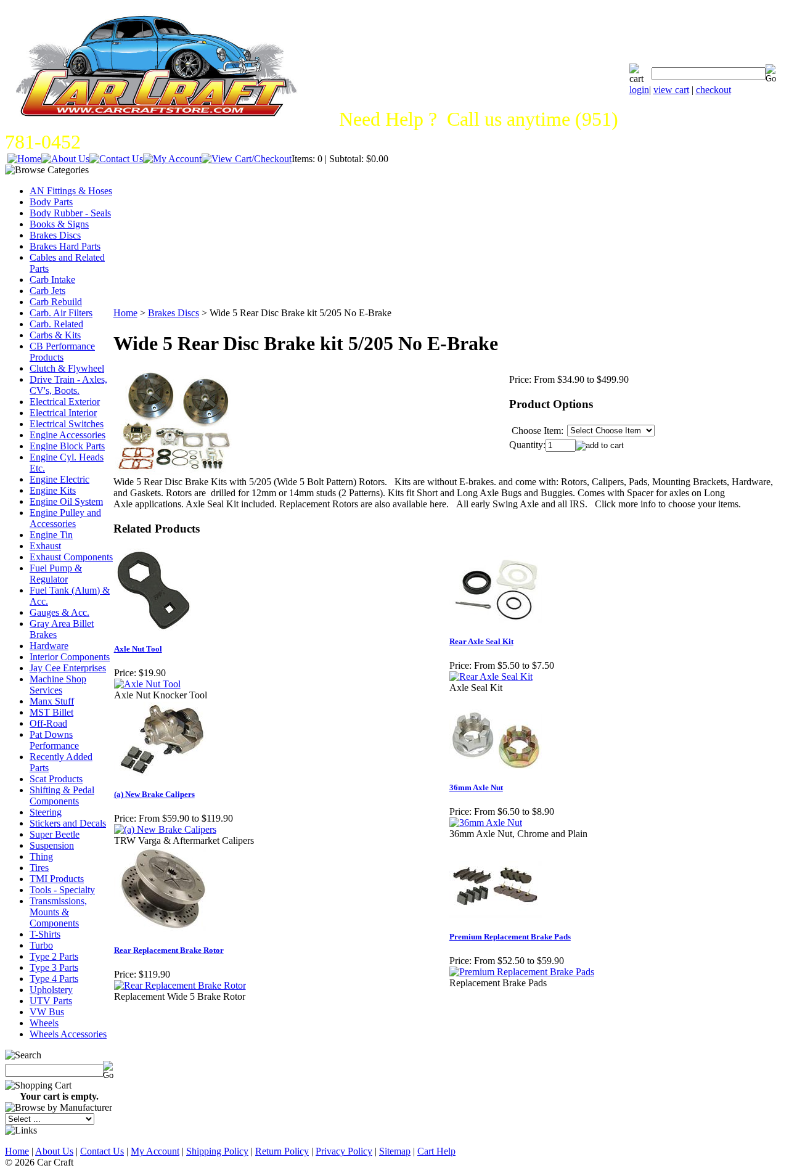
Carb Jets (47, 290)
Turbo (41, 945)
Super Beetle (55, 834)
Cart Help (436, 1151)
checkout (713, 89)
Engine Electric (59, 479)
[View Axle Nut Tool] (147, 684)
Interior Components (70, 657)
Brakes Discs (55, 235)
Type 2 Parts (54, 956)
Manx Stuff (52, 701)
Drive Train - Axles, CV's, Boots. (68, 385)
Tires (39, 867)
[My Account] (172, 158)
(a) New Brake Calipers (154, 794)
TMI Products (57, 878)
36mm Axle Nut (476, 787)
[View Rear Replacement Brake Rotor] (180, 985)
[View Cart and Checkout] (247, 158)
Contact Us (102, 1151)
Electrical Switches (67, 424)
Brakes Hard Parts (65, 246)
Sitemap (395, 1151)
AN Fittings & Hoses (71, 191)
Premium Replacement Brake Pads (510, 936)
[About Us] (65, 158)
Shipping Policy (217, 1151)
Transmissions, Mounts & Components (58, 912)
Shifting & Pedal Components (62, 795)
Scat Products (56, 779)
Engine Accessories (67, 435)
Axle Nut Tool (138, 648)
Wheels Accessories (68, 1034)
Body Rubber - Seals (70, 213)
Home (125, 313)
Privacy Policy (344, 1151)
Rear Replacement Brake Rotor (169, 950)
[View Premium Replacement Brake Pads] (521, 972)
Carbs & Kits (55, 335)
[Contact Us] (116, 158)
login (639, 89)
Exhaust (45, 546)
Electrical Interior (63, 412)
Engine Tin (51, 534)
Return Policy (282, 1151)
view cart (671, 89)
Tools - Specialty (62, 890)
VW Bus (47, 1012)
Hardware (49, 645)
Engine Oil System (66, 501)
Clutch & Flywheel (67, 368)
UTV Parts (51, 1000)
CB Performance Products (62, 351)
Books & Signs (59, 224)
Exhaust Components (71, 557)
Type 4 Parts (54, 978)
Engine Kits (53, 490)
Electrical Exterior (65, 401)
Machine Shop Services (58, 684)
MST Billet (51, 712)
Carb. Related (56, 324)
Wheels (44, 1023)
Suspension (52, 845)
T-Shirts (45, 934)
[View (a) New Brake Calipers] (165, 829)
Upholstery (51, 989)
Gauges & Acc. (59, 612)
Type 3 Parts (54, 967)
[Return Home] (24, 158)
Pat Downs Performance (54, 740)
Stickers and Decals (68, 823)
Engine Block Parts (67, 446)
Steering (46, 812)
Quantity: (527, 444)
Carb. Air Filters (61, 313)
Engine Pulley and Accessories (65, 518)
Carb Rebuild (56, 301)
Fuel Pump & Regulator (56, 573)
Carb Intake (52, 279)
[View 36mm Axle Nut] (485, 822)
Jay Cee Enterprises (68, 668)
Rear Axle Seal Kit (481, 641)
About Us (54, 1151)
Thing (41, 856)
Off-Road (48, 723)
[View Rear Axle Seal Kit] (491, 676)
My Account (155, 1151)
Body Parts (51, 202)
